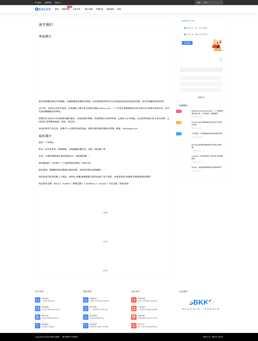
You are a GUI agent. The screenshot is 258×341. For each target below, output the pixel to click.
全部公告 (201, 97)
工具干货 (76, 9)
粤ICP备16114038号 (70, 337)
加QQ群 (187, 43)
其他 (119, 9)
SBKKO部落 (54, 337)
